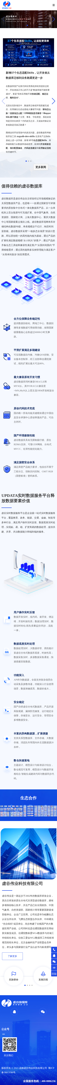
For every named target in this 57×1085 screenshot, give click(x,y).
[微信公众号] (54, 961)
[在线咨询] (54, 973)
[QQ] (54, 955)
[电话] (54, 949)
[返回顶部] (54, 967)
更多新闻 (41, 167)
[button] (54, 19)
